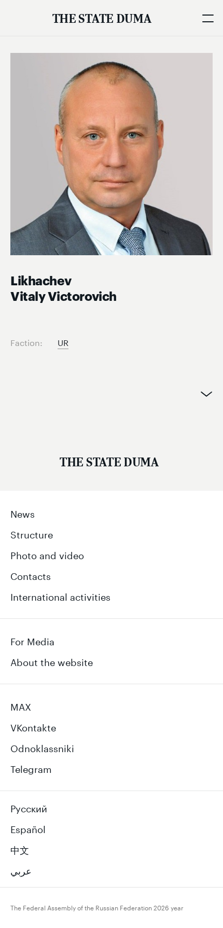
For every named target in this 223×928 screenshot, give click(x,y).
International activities (60, 595)
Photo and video (47, 554)
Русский (28, 807)
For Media (32, 640)
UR (63, 341)
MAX (20, 705)
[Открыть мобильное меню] (207, 18)
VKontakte (33, 726)
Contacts (30, 574)
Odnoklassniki (42, 747)
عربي (21, 869)
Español (28, 828)
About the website (51, 661)
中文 (19, 848)
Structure (31, 533)
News (22, 512)
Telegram (31, 767)
